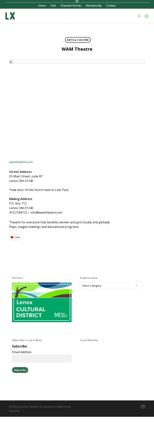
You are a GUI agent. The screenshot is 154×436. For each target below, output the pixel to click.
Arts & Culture (78, 39)
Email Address (22, 352)
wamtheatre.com (21, 162)
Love (17, 237)
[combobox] (109, 285)
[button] (147, 16)
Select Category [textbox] (91, 285)
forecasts (99, 385)
